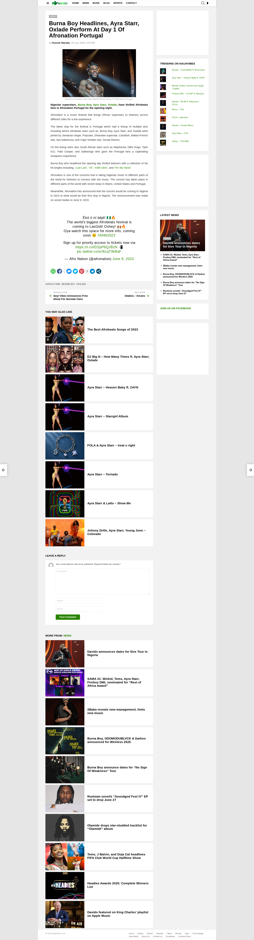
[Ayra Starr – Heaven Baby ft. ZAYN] (64, 387)
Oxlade (112, 104)
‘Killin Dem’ (101, 167)
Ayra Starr (99, 104)
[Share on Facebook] (59, 271)
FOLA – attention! (180, 117)
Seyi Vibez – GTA (180, 133)
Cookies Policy (184, 936)
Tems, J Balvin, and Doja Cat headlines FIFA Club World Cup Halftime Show (116, 856)
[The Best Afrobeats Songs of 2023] (64, 330)
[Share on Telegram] (92, 271)
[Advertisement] (182, 32)
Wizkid (150, 933)
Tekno (169, 933)
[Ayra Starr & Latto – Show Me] (64, 503)
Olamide (159, 933)
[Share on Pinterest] (81, 271)
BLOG (106, 3)
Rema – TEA (178, 109)
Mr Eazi (178, 933)
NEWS (85, 3)
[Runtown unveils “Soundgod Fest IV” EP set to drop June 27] (64, 798)
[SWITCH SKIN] (207, 3)
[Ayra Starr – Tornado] (64, 474)
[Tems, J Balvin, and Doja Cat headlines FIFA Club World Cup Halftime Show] (64, 856)
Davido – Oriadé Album (182, 125)
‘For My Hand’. (122, 167)
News (67, 635)
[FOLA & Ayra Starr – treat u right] (64, 445)
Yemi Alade (133, 936)
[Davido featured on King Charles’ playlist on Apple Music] (64, 914)
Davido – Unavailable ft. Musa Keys (188, 70)
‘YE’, (91, 167)
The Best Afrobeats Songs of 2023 (112, 329)
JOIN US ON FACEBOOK (175, 308)
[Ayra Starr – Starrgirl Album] (64, 416)
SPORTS (117, 3)
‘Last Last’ (81, 167)
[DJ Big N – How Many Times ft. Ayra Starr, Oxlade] (64, 359)
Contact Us (157, 936)
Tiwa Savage (197, 933)
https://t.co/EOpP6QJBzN (96, 247)
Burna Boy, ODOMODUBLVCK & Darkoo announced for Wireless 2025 (116, 740)
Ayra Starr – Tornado (102, 474)
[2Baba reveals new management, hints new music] (64, 711)
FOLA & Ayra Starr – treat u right (111, 445)
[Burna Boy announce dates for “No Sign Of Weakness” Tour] (64, 769)
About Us (146, 936)
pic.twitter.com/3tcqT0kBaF (99, 251)
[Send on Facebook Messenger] (69, 271)
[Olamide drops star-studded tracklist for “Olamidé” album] (64, 827)
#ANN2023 (106, 235)
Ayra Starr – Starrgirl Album (107, 416)
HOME (75, 3)
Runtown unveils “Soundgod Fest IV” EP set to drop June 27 (182, 292)
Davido (140, 933)
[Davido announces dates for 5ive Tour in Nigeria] (64, 653)
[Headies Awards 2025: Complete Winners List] (64, 885)
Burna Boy (84, 104)
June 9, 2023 (123, 259)
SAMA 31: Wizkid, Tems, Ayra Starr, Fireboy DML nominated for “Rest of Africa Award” (114, 682)
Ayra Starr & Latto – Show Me (109, 503)
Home (131, 933)
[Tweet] (75, 271)
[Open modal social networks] (98, 271)
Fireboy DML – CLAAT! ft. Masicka (188, 93)
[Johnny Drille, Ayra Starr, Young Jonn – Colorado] (64, 532)
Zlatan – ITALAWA (180, 141)
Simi (187, 933)
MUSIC (96, 3)
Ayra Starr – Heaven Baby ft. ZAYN (112, 387)
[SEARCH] (203, 3)
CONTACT (131, 3)
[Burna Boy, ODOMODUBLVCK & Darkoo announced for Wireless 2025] (64, 740)
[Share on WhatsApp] (53, 271)
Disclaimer (170, 936)
